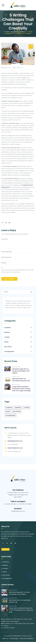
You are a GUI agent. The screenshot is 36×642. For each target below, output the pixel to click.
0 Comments (18, 67)
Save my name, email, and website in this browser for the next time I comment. (17, 271)
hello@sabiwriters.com (15, 441)
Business (7, 332)
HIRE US (5, 549)
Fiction (6, 342)
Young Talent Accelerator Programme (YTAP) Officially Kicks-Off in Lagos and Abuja (21, 388)
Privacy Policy (14, 638)
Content (7, 337)
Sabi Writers (17, 636)
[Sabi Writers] (18, 4)
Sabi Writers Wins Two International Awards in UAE (21, 380)
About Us (5, 638)
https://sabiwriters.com (15, 448)
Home (7, 32)
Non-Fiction (8, 347)
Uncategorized (9, 351)
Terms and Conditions (26, 638)
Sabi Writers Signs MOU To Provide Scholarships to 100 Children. (20, 371)
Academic (7, 327)
